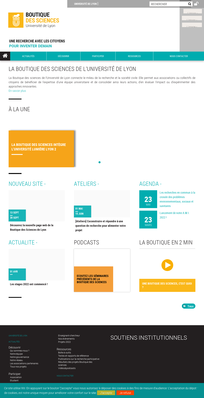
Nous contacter (65, 375)
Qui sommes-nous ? (19, 350)
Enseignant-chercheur (69, 335)
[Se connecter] (198, 4)
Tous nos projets (18, 366)
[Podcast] (192, 24)
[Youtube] (192, 18)
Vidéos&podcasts (67, 368)
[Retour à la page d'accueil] (33, 19)
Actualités (14, 341)
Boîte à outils (64, 352)
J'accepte (106, 393)
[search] (171, 3)
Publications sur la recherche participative (78, 358)
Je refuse (125, 393)
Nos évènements (66, 338)
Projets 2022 (64, 341)
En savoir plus (17, 91)
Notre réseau (16, 360)
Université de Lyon (85, 4)
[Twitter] (192, 11)
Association (16, 377)
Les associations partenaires (24, 363)
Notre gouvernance (19, 356)
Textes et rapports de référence (73, 355)
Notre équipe (16, 353)
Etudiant (14, 380)
